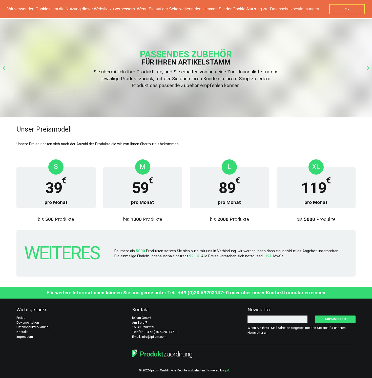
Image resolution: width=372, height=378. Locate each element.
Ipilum (228, 370)
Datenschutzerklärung (32, 327)
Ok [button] (347, 9)
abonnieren (335, 319)
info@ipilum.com (154, 337)
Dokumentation (27, 322)
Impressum (24, 337)
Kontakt (22, 332)
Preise (20, 318)
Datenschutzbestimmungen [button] (294, 9)
